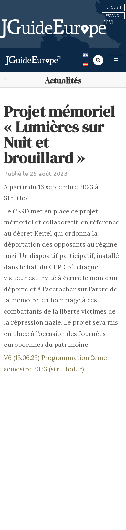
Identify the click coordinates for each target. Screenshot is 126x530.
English (113, 7)
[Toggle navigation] (116, 60)
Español (113, 16)
